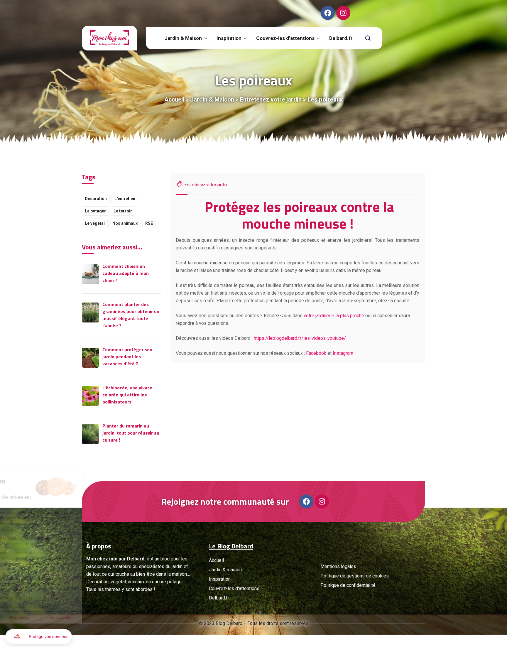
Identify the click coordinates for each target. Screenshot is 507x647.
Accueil (174, 99)
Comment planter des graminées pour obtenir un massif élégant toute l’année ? (130, 315)
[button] (38, 636)
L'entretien (124, 198)
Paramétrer (67, 617)
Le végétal (95, 223)
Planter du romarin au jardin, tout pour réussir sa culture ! (130, 432)
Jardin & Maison (212, 99)
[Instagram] (343, 13)
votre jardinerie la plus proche (334, 315)
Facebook (316, 353)
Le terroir (123, 211)
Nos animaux (125, 223)
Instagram (343, 353)
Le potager (95, 211)
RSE (149, 223)
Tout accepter (108, 617)
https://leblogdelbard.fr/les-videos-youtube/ (300, 338)
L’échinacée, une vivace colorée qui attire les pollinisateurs (127, 394)
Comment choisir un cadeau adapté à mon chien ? (125, 273)
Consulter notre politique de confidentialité (45, 598)
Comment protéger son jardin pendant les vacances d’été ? (127, 356)
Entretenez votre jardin (271, 99)
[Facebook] (328, 13)
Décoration (96, 198)
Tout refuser (26, 617)
